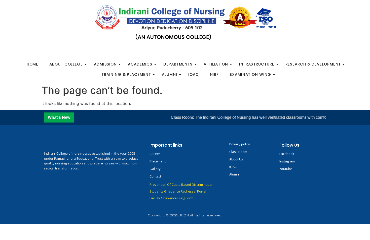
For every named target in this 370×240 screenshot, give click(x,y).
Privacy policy (239, 144)
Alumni (169, 74)
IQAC (193, 74)
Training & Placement (126, 74)
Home (33, 64)
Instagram (287, 161)
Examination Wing (250, 74)
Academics (140, 64)
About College (66, 64)
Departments (178, 64)
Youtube (285, 168)
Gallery (155, 168)
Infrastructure (256, 64)
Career (155, 153)
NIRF (214, 74)
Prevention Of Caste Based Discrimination (181, 184)
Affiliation (216, 64)
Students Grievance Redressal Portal (178, 191)
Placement (158, 161)
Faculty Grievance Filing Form (171, 198)
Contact (155, 176)
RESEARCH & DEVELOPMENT (313, 64)
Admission (105, 64)
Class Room (238, 151)
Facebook (286, 153)
